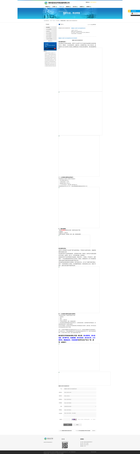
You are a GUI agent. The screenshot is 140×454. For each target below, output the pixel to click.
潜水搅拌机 (57, 20)
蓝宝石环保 (135, 13)
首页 (51, 20)
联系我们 (88, 6)
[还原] (94, 24)
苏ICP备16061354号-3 (53, 453)
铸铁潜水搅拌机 (48, 33)
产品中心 (61, 6)
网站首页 (47, 6)
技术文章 (74, 6)
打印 (89, 24)
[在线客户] (129, 11)
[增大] (95, 24)
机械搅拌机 (48, 31)
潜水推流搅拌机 (48, 29)
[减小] (93, 24)
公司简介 (54, 6)
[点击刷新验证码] (74, 419)
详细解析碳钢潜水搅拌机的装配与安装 (50, 64)
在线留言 (81, 6)
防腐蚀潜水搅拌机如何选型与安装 (67, 430)
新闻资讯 (67, 6)
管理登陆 (62, 453)
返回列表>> (94, 430)
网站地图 (45, 453)
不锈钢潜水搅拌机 (49, 38)
